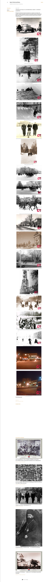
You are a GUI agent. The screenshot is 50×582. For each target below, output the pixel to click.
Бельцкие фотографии (10, 11)
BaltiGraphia (15, 2)
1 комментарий (21, 506)
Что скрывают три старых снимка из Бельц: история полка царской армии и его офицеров (28, 460)
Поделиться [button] (9, 8)
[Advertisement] (29, 429)
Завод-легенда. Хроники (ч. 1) (23, 505)
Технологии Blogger (25, 579)
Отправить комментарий (22, 484)
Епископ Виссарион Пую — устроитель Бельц (28, 547)
